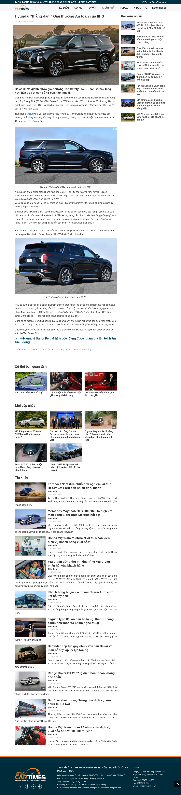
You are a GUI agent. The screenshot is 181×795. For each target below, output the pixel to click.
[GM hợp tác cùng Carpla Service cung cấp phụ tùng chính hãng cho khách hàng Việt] (66, 420)
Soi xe (78, 8)
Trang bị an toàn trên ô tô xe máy (75, 349)
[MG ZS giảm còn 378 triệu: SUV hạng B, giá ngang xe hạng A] (31, 420)
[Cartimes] (22, 7)
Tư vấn (92, 8)
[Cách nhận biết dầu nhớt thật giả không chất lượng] (66, 381)
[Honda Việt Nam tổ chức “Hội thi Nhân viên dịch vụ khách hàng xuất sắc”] (30, 546)
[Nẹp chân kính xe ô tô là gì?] (31, 381)
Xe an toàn (49, 349)
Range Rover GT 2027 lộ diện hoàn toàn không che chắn (81, 675)
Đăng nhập (159, 8)
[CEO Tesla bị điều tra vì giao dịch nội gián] (101, 381)
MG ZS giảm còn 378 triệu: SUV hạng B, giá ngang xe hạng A (150, 117)
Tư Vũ (20, 22)
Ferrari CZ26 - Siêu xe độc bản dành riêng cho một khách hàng (150, 39)
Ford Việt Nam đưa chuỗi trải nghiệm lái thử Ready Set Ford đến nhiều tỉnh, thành (79, 486)
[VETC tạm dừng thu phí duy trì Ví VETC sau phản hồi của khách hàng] (30, 569)
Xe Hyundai (35, 349)
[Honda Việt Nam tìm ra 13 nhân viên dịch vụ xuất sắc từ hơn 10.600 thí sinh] (30, 735)
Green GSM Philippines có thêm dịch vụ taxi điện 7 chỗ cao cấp (150, 77)
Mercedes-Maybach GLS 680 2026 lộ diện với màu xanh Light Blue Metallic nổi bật (80, 513)
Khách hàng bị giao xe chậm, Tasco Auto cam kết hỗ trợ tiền (80, 594)
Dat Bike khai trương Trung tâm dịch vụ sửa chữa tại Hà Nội (79, 702)
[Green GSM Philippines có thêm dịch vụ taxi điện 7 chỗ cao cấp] (66, 452)
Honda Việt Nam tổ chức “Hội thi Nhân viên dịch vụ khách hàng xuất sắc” (79, 540)
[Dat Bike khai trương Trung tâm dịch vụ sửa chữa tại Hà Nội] (30, 708)
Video (137, 8)
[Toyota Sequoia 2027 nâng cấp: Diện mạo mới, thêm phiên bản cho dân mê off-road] (128, 88)
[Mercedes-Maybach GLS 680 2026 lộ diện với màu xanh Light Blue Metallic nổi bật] (128, 25)
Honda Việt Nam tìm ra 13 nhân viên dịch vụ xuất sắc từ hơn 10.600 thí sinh (79, 729)
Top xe (124, 8)
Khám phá (108, 8)
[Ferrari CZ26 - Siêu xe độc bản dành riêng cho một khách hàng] (128, 39)
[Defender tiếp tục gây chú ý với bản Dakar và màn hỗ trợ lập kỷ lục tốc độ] (30, 654)
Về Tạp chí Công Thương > (154, 2)
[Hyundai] (66, 55)
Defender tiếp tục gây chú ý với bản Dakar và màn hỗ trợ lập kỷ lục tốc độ (80, 648)
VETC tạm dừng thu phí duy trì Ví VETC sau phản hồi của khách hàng (79, 563)
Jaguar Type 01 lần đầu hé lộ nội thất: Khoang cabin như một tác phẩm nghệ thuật (81, 621)
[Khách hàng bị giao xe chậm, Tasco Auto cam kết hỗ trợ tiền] (30, 600)
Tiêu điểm (63, 8)
